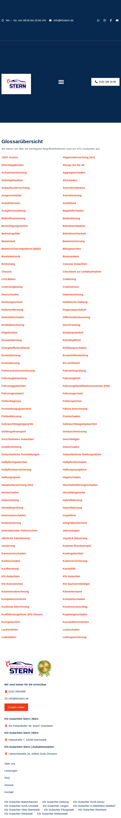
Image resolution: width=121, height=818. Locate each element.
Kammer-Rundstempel (77, 545)
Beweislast (8, 241)
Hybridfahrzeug (72, 500)
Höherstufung (10, 500)
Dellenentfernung (12, 309)
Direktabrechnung (12, 324)
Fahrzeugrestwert (12, 393)
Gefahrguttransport (13, 431)
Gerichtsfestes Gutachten (17, 439)
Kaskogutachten (73, 553)
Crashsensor (71, 286)
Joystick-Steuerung (75, 538)
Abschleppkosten (12, 165)
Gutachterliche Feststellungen (20, 454)
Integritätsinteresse (75, 522)
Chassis (6, 271)
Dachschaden (10, 294)
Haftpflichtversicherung (16, 469)
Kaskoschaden (10, 561)
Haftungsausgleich (74, 469)
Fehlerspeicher (72, 401)
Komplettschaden (74, 599)
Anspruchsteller (11, 195)
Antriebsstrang (72, 195)
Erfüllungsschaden (75, 347)
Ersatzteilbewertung (75, 355)
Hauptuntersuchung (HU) (17, 484)
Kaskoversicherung (75, 561)
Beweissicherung (74, 241)
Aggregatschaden (74, 172)
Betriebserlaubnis (74, 225)
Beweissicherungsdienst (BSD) (21, 248)
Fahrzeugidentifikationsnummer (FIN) (86, 385)
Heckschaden (10, 492)
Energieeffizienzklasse (15, 347)
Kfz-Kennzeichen (12, 583)
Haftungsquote (10, 477)
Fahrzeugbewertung (14, 378)
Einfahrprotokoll (73, 332)
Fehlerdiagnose (11, 401)
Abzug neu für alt (73, 165)
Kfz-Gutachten (10, 576)
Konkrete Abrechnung (15, 606)
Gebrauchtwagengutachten (80, 424)
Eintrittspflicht (72, 340)
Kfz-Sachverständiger (76, 583)
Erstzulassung (10, 363)
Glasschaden (71, 446)
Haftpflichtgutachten (14, 462)
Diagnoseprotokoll (74, 309)
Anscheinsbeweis (74, 187)
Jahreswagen (71, 530)
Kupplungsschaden (75, 614)
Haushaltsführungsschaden (80, 484)
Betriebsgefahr (10, 233)
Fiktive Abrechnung (75, 408)
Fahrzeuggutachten (13, 385)
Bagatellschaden (73, 210)
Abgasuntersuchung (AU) (79, 157)
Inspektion (69, 515)
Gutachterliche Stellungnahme (82, 454)
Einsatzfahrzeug (11, 340)
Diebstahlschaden (12, 317)
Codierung (69, 279)
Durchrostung (71, 324)
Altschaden (70, 180)
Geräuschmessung (75, 431)
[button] (61, 81)
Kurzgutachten (10, 621)
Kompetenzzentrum (13, 599)
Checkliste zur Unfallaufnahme (82, 271)
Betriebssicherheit (74, 233)
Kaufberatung (10, 568)
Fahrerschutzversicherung (18, 370)
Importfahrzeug (72, 507)
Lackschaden (71, 629)
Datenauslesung (73, 294)
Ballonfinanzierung (13, 218)
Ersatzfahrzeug (11, 355)
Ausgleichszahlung (13, 210)
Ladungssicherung (74, 637)
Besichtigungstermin (14, 225)
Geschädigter (71, 439)
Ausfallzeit (69, 203)
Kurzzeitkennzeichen (76, 621)
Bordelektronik (10, 256)
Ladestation (8, 637)
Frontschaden (71, 416)
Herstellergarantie (74, 492)
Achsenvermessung (14, 172)
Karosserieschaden (13, 553)
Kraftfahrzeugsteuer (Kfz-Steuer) (21, 614)
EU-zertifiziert (71, 363)
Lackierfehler (9, 629)
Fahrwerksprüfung (74, 370)
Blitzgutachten (72, 248)
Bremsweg (8, 263)
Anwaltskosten (10, 203)
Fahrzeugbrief (71, 378)
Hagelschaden (72, 477)
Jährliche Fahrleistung (15, 538)
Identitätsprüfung (12, 507)
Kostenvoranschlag (75, 606)
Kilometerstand (72, 591)
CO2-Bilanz (8, 279)
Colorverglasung (12, 286)
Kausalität (69, 568)
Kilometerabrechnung (15, 591)
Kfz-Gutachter (71, 576)
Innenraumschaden (13, 515)
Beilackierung (71, 218)
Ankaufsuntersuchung (15, 187)
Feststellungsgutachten (16, 408)
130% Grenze (9, 157)
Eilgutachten (9, 332)
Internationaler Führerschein (19, 530)
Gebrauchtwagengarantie (17, 424)
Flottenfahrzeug (11, 416)
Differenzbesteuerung (76, 317)
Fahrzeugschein (73, 393)
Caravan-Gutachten (75, 263)
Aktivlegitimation (12, 180)
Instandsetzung (11, 522)
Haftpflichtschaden (75, 462)
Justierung (8, 545)
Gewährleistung (11, 446)
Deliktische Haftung (75, 302)
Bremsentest (71, 256)
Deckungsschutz (12, 302)
